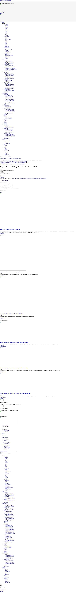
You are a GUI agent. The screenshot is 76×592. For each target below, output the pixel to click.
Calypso (6, 35)
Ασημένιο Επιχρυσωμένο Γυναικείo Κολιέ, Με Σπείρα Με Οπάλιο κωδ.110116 (14, 367)
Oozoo (6, 31)
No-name (6, 485)
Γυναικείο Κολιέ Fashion (8, 95)
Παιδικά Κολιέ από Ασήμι (9, 129)
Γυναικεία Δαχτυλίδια (7, 108)
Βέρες (6, 145)
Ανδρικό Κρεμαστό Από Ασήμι (9, 87)
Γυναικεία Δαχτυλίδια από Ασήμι (10, 110)
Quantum (6, 27)
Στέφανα (6, 573)
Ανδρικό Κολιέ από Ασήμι (9, 81)
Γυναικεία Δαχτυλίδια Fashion (9, 109)
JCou (6, 469)
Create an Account (2, 589)
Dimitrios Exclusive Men (8, 49)
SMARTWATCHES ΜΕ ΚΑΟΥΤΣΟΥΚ (11, 69)
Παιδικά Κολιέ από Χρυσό (9, 130)
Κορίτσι (6, 149)
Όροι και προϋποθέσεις (7, 442)
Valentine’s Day (7, 155)
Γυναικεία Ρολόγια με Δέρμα (9, 65)
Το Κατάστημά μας (6, 430)
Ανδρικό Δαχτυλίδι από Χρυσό (9, 85)
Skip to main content (8, 0)
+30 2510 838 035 (5, 425)
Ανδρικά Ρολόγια (6, 24)
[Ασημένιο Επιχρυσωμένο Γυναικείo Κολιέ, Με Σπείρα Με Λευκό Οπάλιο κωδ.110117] (9, 391)
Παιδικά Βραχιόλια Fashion (9, 554)
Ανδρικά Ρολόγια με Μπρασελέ (9, 62)
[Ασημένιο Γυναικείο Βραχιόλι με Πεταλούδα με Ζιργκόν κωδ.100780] (13, 270)
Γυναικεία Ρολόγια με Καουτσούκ (10, 497)
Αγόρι (6, 148)
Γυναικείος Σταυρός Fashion (9, 98)
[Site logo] (5, 10)
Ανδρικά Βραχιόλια (6, 507)
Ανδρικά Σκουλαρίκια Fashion (9, 90)
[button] (3, 234)
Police (6, 29)
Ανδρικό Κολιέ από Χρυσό (9, 512)
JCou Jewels (7, 488)
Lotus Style (6, 50)
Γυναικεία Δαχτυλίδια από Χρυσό (10, 111)
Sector (6, 28)
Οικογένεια (5, 119)
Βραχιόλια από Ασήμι (8, 536)
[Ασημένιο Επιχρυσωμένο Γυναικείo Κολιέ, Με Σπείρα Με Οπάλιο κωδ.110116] (9, 366)
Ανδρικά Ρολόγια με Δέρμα (9, 61)
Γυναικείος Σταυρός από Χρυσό (9, 100)
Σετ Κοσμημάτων (6, 541)
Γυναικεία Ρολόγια (6, 36)
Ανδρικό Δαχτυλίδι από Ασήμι (9, 84)
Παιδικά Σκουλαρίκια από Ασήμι (10, 135)
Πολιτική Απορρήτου (6, 443)
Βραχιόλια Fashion (8, 106)
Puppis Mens (7, 51)
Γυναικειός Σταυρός (6, 97)
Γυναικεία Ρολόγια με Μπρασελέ (10, 66)
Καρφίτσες (5, 123)
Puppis (6, 57)
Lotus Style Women (8, 56)
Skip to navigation (2, 0)
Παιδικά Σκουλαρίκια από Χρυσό (10, 564)
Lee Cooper (7, 30)
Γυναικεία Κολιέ (6, 94)
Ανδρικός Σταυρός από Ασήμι (9, 74)
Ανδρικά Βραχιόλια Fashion (9, 508)
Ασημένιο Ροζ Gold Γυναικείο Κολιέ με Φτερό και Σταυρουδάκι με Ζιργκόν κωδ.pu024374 (13, 162)
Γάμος (4, 144)
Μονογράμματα (6, 120)
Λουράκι (6, 569)
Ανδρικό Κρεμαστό (6, 516)
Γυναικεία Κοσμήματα (7, 53)
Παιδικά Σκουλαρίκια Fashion (9, 134)
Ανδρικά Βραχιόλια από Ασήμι (9, 77)
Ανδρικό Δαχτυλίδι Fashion (9, 83)
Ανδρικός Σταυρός (6, 72)
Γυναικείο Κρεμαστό (6, 101)
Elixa (6, 45)
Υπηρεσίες (5, 440)
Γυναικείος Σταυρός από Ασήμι (9, 99)
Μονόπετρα (5, 114)
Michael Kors (7, 46)
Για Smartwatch (7, 143)
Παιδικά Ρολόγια (6, 502)
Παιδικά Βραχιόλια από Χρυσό (9, 127)
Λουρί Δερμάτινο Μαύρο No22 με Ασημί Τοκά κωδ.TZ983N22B (11, 313)
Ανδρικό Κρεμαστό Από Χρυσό (9, 88)
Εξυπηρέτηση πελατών (5, 437)
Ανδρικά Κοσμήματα (6, 47)
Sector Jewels (7, 48)
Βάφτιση (5, 147)
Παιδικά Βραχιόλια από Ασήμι (9, 126)
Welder (6, 44)
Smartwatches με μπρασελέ (9, 70)
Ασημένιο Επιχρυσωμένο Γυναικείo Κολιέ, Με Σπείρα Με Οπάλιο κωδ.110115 (14, 342)
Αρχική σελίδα (2, 160)
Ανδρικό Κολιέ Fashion (8, 80)
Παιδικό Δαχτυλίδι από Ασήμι (9, 560)
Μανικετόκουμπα (6, 92)
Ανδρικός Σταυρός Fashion (9, 73)
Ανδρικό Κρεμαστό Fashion (9, 517)
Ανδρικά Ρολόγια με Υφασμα (9, 63)
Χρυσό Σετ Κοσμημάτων (8, 113)
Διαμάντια (5, 115)
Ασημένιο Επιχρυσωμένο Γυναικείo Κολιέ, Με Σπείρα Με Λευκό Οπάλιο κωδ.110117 (15, 393)
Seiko (6, 34)
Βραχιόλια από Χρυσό (8, 107)
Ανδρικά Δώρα (6, 91)
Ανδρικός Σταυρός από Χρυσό (9, 75)
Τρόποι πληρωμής (6, 439)
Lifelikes (6, 58)
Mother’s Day (7, 154)
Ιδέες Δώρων (5, 578)
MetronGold (7, 54)
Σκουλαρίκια (5, 545)
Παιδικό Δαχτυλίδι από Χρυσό (9, 132)
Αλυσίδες (5, 104)
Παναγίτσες (5, 122)
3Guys (6, 33)
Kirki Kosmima (2, 433)
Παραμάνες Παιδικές (6, 138)
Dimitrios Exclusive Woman (9, 55)
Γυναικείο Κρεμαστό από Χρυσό (10, 103)
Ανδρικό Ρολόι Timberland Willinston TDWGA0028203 (10, 229)
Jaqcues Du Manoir (8, 39)
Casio (6, 32)
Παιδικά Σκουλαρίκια (7, 133)
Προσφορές (5, 449)
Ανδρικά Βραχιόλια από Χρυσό (9, 78)
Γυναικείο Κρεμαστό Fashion (9, 531)
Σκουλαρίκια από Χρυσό (8, 118)
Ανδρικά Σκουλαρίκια (7, 89)
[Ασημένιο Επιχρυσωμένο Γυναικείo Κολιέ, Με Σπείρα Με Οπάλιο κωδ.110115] (9, 340)
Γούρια (6, 153)
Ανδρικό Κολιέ (6, 79)
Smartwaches (5, 67)
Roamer (6, 38)
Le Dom (6, 41)
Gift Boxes (6, 579)
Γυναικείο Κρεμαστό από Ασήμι (9, 532)
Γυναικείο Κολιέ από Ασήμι (9, 96)
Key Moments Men (8, 484)
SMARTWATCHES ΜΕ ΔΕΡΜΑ (10, 68)
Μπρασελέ (6, 142)
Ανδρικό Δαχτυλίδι (6, 82)
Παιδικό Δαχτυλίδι (6, 559)
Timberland (6, 25)
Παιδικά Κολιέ (6, 128)
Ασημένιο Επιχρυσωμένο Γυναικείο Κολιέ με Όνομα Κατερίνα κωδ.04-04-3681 (11, 164)
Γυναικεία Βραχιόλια (6, 105)
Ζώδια (4, 121)
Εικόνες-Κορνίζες (6, 150)
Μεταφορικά (5, 438)
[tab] (5, 180)
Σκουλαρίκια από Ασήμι (8, 117)
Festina (6, 26)
